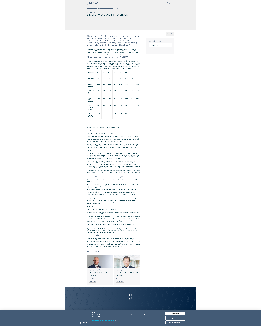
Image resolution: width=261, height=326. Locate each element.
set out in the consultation (132, 180)
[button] (133, 3)
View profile (92, 281)
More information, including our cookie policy (103, 320)
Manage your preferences (174, 318)
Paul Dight (119, 270)
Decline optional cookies (175, 322)
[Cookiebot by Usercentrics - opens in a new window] (83, 323)
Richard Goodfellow (95, 270)
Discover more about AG (130, 303)
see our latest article (92, 239)
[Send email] (93, 278)
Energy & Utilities (155, 45)
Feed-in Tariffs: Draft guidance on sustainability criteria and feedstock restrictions (117, 229)
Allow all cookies (175, 313)
